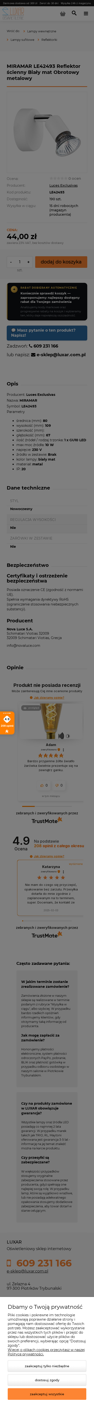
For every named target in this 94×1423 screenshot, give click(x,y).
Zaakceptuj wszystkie (47, 1394)
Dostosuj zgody (47, 1380)
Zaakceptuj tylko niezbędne (47, 1366)
